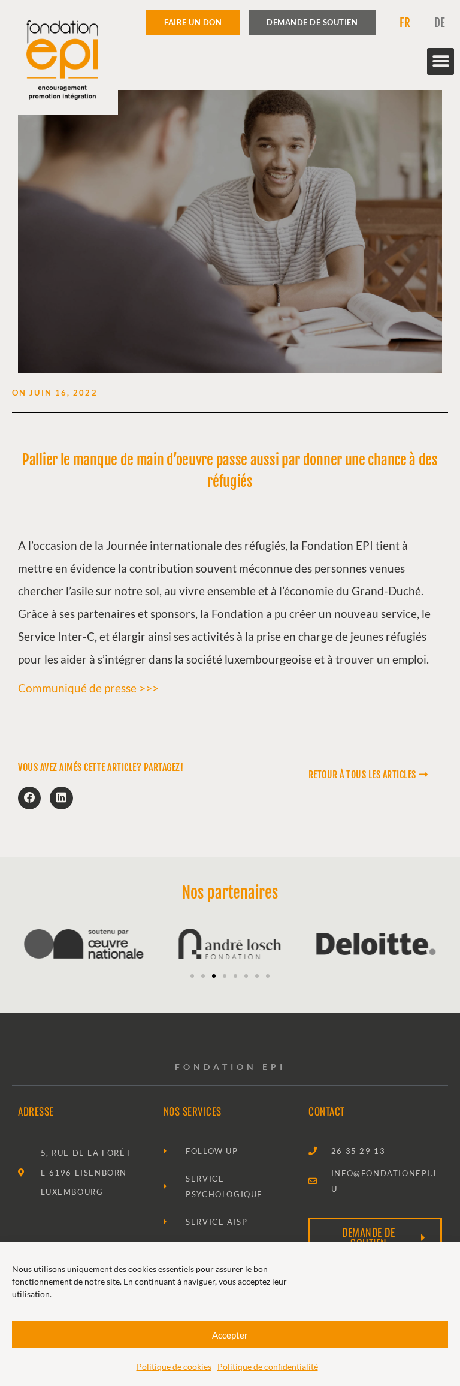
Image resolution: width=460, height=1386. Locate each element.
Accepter (230, 1335)
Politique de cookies (174, 1366)
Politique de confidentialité (267, 1366)
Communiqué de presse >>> (88, 688)
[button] (440, 61)
